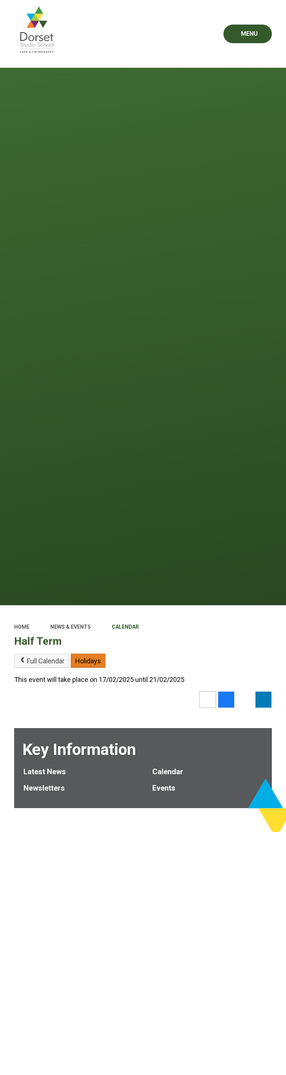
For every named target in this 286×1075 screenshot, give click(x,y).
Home (21, 627)
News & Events (70, 627)
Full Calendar (45, 661)
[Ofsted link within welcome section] (143, 858)
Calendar (125, 627)
